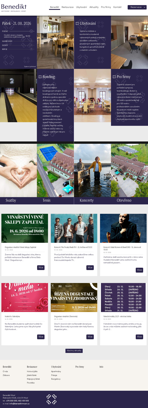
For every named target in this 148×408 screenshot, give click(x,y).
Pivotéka (30, 383)
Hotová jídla (32, 372)
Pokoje (54, 375)
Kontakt (117, 7)
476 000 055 (11, 400)
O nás (5, 372)
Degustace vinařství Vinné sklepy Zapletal (20, 247)
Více (41, 267)
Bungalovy (55, 379)
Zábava (6, 375)
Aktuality (94, 7)
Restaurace (68, 7)
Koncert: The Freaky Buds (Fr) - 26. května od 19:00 (73, 247)
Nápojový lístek (33, 379)
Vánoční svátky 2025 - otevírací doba (117, 317)
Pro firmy (106, 7)
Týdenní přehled (30, 66)
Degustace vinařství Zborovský (65, 317)
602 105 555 (23, 400)
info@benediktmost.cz (19, 403)
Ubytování (81, 7)
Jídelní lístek (31, 375)
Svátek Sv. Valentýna (12, 317)
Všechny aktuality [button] (74, 351)
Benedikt (54, 7)
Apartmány (56, 372)
